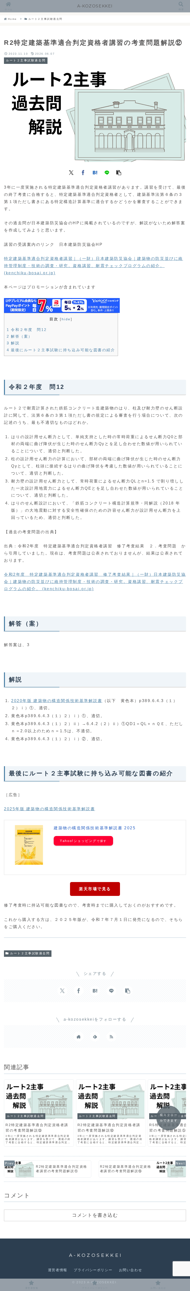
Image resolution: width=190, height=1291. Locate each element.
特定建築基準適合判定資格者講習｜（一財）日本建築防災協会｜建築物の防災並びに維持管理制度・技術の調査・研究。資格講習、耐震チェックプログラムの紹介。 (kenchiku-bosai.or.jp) (93, 265)
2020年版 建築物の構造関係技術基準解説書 (56, 701)
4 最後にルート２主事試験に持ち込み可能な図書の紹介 (61, 350)
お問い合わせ (130, 1270)
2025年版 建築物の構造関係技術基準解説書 (49, 809)
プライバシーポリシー (93, 1270)
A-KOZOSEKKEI (95, 6)
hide (66, 319)
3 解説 (13, 343)
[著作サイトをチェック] (79, 1036)
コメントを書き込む (95, 1215)
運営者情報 (57, 1270)
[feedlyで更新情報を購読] (95, 1036)
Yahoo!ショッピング (78, 841)
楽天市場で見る (95, 889)
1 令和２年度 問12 (27, 330)
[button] (119, 172)
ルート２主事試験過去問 (30, 953)
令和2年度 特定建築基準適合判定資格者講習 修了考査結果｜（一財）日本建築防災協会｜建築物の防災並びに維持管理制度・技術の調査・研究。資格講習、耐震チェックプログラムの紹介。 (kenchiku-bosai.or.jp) (95, 581)
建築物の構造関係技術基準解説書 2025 (95, 828)
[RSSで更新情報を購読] (111, 1036)
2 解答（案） (20, 336)
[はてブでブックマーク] (95, 172)
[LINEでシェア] (107, 172)
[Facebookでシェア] (83, 172)
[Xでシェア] (71, 172)
